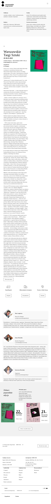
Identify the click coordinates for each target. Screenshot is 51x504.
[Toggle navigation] (47, 3)
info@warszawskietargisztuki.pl (10, 490)
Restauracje (36, 470)
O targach (6, 470)
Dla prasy (6, 474)
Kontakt (5, 477)
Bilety (20, 474)
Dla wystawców (7, 472)
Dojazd (20, 479)
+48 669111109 (19, 490)
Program (20, 472)
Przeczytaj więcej (8, 279)
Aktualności (6, 479)
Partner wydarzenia (8, 481)
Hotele (35, 472)
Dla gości (21, 470)
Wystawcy (21, 477)
